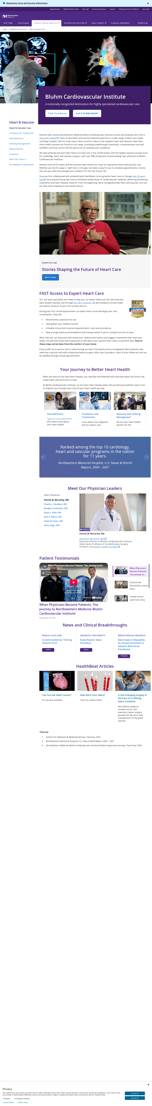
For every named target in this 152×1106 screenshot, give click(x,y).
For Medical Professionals (21, 164)
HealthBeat (98, 23)
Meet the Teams (18, 159)
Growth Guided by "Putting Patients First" (57, 641)
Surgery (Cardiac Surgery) (105, 546)
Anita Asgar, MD (52, 525)
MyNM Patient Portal (71, 9)
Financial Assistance (99, 9)
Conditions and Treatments (90, 415)
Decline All (135, 1098)
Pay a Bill (85, 9)
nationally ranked (48, 138)
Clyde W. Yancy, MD (53, 521)
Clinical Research (120, 23)
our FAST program (82, 302)
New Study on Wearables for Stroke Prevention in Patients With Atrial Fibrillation (131, 644)
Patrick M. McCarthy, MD (56, 500)
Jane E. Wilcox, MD (53, 516)
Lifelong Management (19, 143)
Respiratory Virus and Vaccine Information (27, 3)
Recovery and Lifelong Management (129, 415)
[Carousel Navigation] (95, 457)
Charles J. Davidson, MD (55, 504)
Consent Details (8, 1102)
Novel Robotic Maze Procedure (90, 641)
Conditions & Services (45, 23)
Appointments (55, 9)
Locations (23, 23)
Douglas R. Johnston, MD (56, 508)
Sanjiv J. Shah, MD (52, 512)
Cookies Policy (23, 1102)
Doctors (8, 23)
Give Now (145, 9)
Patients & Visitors (74, 23)
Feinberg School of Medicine (129, 9)
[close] (148, 3)
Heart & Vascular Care (20, 128)
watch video (50, 277)
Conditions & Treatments (21, 133)
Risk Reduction (16, 138)
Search (141, 23)
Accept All (135, 1093)
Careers (112, 9)
